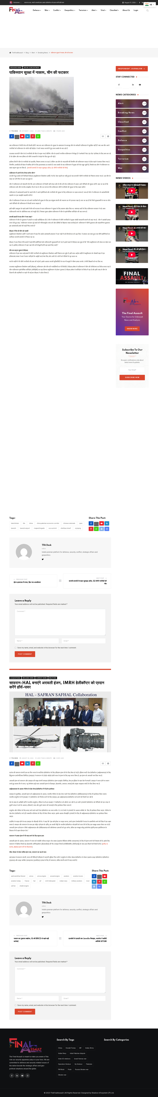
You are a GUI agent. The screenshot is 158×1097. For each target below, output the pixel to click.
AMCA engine (41, 876)
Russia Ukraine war (81, 1069)
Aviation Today (16, 881)
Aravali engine (55, 876)
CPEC (80, 523)
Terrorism (82, 10)
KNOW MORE (132, 329)
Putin (69, 1069)
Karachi (13, 528)
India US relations (64, 1059)
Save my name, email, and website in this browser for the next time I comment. (46, 648)
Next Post (100, 578)
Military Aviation (76, 881)
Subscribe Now (132, 377)
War (46, 10)
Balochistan (15, 523)
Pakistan (89, 1064)
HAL (34, 881)
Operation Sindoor (64, 1064)
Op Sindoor (78, 1064)
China (31, 523)
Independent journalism (130, 69)
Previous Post (21, 579)
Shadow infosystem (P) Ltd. (103, 1093)
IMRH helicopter (50, 881)
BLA (24, 523)
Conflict (56, 10)
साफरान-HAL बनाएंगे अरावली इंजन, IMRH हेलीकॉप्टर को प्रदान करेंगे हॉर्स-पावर (44, 2)
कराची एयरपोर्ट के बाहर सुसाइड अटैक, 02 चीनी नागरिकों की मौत (47, 168)
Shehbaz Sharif (66, 528)
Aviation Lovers (78, 876)
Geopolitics (69, 10)
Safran (13, 886)
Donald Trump (71, 1048)
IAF (40, 881)
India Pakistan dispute (77, 1053)
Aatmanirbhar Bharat (18, 876)
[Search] (147, 10)
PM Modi (61, 1069)
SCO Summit (53, 528)
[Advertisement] (79, 32)
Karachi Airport (25, 528)
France (27, 881)
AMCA (31, 876)
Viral (103, 10)
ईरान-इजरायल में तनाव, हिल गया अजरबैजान (27, 582)
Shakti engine (24, 886)
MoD (87, 881)
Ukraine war (62, 1075)
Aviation (66, 876)
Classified (113, 10)
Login (136, 10)
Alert (94, 10)
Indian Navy (63, 881)
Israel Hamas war (80, 1059)
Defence (36, 10)
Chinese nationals (69, 523)
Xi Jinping (78, 528)
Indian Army (89, 1048)
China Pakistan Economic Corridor (48, 523)
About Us (126, 10)
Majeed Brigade (39, 528)
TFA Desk (14, 131)
